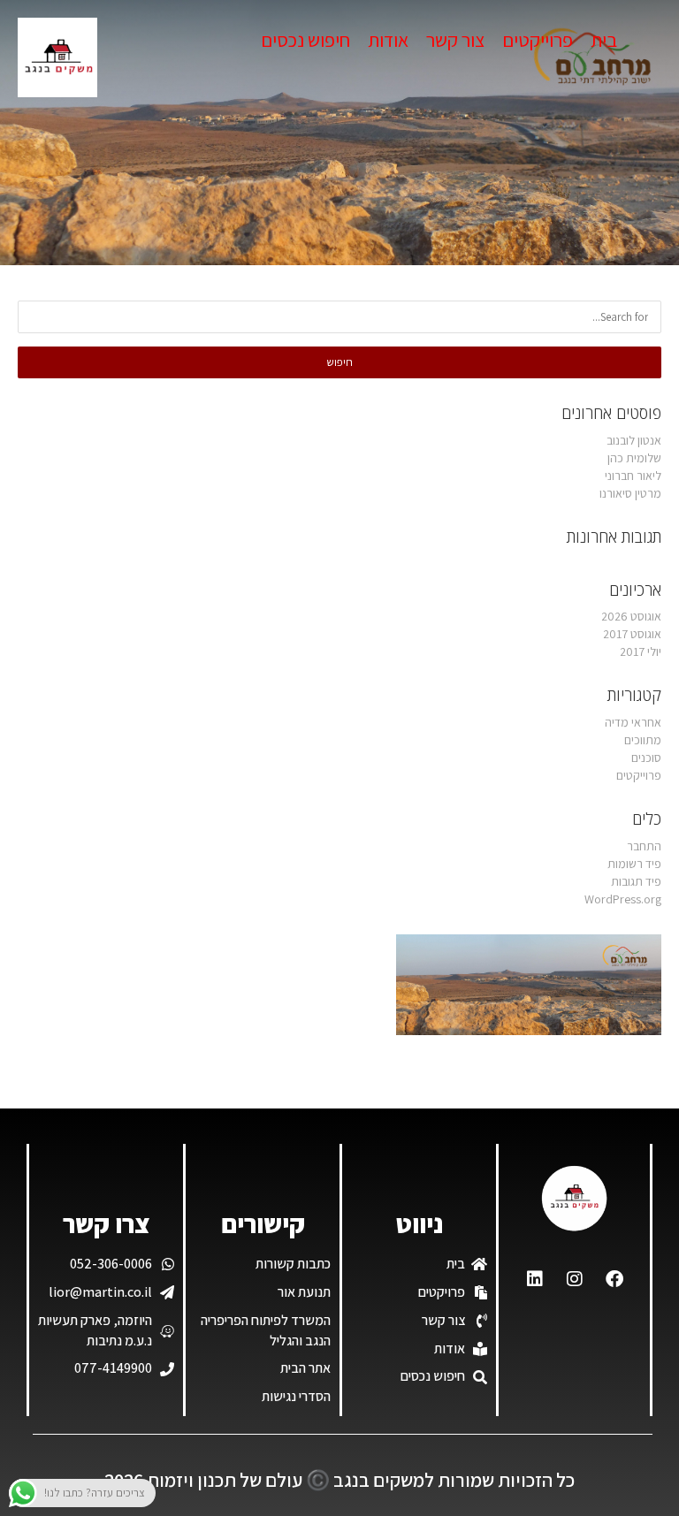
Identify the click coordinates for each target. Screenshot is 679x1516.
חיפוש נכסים (305, 39)
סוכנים (646, 758)
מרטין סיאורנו (630, 493)
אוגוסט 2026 (631, 616)
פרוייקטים (537, 39)
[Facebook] (614, 1279)
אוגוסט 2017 (632, 634)
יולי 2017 (640, 651)
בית (604, 39)
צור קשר (455, 39)
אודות (388, 39)
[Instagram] (574, 1279)
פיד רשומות (634, 864)
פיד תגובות (636, 881)
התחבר (644, 846)
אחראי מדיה (633, 722)
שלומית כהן (634, 458)
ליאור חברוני (633, 476)
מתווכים (642, 740)
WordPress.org (622, 899)
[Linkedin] (535, 1279)
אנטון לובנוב (634, 440)
